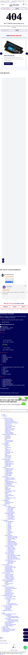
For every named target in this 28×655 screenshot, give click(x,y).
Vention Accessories (9, 433)
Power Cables (8, 456)
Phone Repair (8, 618)
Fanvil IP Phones (8, 566)
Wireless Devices (8, 535)
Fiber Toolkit (10, 562)
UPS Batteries (8, 608)
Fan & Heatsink (8, 485)
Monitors (7, 442)
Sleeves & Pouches (9, 502)
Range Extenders (11, 541)
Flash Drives (7, 460)
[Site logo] (14, 5)
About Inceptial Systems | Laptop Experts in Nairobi (13, 367)
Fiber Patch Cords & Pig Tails (14, 558)
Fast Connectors (11, 554)
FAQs (4, 369)
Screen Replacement (7, 379)
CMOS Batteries (8, 483)
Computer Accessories (7, 357)
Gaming (4, 362)
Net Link (10, 528)
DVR (9, 601)
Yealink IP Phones (9, 570)
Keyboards (7, 453)
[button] (3, 259)
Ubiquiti (9, 527)
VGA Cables (8, 458)
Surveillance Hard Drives (13, 604)
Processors (7, 451)
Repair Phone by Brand (13, 619)
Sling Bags (7, 503)
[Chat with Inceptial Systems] (25, 647)
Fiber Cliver (10, 563)
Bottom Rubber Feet (9, 481)
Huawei (9, 529)
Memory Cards (8, 462)
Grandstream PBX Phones (10, 567)
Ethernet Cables (11, 547)
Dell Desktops (8, 436)
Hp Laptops (10, 510)
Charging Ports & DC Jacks (11, 482)
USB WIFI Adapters (12, 542)
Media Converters (11, 548)
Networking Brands (9, 521)
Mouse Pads (7, 431)
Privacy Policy (6, 370)
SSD (6, 448)
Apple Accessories (9, 575)
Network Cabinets (11, 549)
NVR (9, 602)
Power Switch (8, 494)
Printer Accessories (9, 583)
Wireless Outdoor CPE (12, 537)
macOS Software (8, 590)
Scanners (7, 584)
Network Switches (11, 539)
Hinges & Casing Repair (8, 383)
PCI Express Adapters (12, 544)
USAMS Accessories (9, 578)
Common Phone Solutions (13, 621)
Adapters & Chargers (9, 478)
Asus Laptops (10, 508)
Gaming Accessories (9, 468)
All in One (7, 435)
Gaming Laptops (8, 472)
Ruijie (9, 534)
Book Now (7, 63)
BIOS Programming (9, 622)
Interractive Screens (9, 440)
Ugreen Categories (9, 432)
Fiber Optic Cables (12, 556)
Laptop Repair (8, 615)
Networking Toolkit (12, 561)
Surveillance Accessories (10, 598)
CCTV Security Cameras (10, 596)
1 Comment (11, 341)
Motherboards (8, 455)
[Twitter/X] (26, 1)
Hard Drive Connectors (10, 486)
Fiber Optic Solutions (9, 553)
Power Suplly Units (9, 452)
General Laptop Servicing (10, 624)
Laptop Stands (8, 427)
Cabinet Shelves (11, 551)
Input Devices (8, 424)
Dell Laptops (10, 509)
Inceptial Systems (9, 274)
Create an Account (4, 643)
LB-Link (9, 533)
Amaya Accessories (9, 574)
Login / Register (6, 631)
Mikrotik (9, 526)
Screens (6, 496)
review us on (8, 281)
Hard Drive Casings (9, 461)
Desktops (4, 356)
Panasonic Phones (9, 569)
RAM (6, 446)
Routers (9, 540)
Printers (6, 582)
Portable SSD (8, 465)
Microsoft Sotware (9, 594)
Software (4, 360)
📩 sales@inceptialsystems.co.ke (7, 324)
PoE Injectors (10, 550)
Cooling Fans (8, 447)
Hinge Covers (8, 488)
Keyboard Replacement (7, 380)
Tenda (9, 524)
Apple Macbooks (11, 507)
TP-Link (9, 522)
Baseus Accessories (9, 420)
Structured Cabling (9, 546)
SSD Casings (8, 466)
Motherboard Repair (7, 381)
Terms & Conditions (7, 374)
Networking (5, 358)
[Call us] (26, 4)
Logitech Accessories (9, 429)
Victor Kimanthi (10, 286)
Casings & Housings (9, 495)
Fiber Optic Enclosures (12, 557)
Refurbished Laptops (9, 513)
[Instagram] (23, 1)
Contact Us (5, 368)
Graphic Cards (8, 449)
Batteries (7, 480)
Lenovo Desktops (9, 441)
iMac (6, 439)
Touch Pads (7, 499)
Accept (1, 654)
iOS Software (8, 589)
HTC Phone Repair (6, 347)
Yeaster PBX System (9, 571)
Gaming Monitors (9, 473)
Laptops (4, 354)
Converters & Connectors (10, 421)
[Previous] (1, 53)
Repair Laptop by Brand (13, 616)
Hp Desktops (8, 438)
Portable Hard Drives (9, 463)
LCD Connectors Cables (10, 490)
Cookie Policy (5, 371)
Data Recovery (8, 623)
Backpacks (7, 501)
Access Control (8, 597)
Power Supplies (8, 475)
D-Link (9, 523)
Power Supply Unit (12, 603)
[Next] (27, 53)
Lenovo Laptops (11, 512)
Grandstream (10, 531)
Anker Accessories (9, 419)
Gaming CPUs (8, 470)
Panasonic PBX (8, 568)
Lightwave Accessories (10, 428)
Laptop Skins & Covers (10, 426)
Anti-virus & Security (9, 587)
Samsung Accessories (9, 577)
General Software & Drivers (11, 588)
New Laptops (8, 506)
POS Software (8, 591)
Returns (4, 372)
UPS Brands (7, 609)
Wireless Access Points (12, 536)
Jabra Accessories (8, 425)
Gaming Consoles (9, 469)
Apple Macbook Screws (10, 479)
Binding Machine (8, 581)
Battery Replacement (7, 382)
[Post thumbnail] (5, 338)
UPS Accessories (8, 607)
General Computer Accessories (11, 422)
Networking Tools (9, 560)
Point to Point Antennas (13, 543)
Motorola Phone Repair (7, 340)
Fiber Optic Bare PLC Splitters (14, 555)
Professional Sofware (9, 593)
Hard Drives (7, 445)
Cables (9, 600)
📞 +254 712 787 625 (4, 322)
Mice (6, 454)
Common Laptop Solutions (13, 617)
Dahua (9, 530)
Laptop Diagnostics (9, 625)
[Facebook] (25, 1)
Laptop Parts (5, 359)
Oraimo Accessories (9, 576)
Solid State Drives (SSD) (10, 497)
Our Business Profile (4, 388)
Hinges (6, 487)
